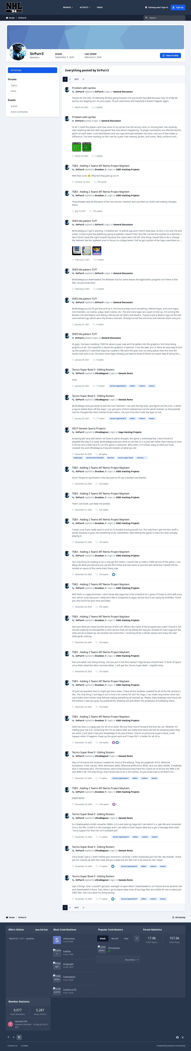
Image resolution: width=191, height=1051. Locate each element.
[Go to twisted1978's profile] (10, 1024)
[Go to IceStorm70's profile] (57, 991)
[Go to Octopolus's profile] (102, 949)
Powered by (171, 1045)
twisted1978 (21, 1021)
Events (14, 106)
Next (76, 79)
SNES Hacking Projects (127, 169)
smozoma (68, 938)
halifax (67, 951)
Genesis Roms (125, 373)
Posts (13, 91)
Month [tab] (114, 938)
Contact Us (12, 1045)
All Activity (16, 70)
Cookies (24, 1045)
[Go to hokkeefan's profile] (57, 978)
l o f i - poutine (26, 938)
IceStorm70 (69, 989)
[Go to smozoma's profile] (57, 940)
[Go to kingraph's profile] (57, 966)
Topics (14, 85)
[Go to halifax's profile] (57, 953)
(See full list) (41, 929)
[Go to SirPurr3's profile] (67, 89)
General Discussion (123, 91)
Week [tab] (103, 938)
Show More (130, 960)
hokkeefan (69, 977)
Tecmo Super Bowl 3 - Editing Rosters (93, 369)
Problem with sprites (84, 88)
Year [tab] (126, 938)
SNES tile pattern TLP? (84, 221)
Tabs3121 (13, 938)
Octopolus (114, 948)
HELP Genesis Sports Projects (88, 428)
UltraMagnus (101, 373)
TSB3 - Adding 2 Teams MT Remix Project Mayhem (101, 165)
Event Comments (19, 111)
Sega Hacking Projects (129, 432)
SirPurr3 (80, 91)
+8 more (140, 458)
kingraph (68, 964)
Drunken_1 (100, 169)
